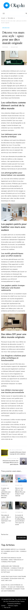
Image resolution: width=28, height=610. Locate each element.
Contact (3, 605)
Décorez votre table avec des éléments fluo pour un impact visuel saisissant (20, 492)
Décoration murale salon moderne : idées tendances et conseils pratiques (12, 560)
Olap (13, 599)
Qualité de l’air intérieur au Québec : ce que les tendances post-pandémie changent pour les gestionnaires (12, 588)
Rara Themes (21, 601)
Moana (6, 47)
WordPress (17, 603)
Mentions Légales (13, 605)
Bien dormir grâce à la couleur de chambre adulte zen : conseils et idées (13, 551)
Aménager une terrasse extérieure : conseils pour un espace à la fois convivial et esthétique (12, 569)
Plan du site (7, 607)
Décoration (5, 27)
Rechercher (4, 534)
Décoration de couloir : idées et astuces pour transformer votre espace (6, 519)
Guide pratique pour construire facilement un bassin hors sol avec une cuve (13, 578)
